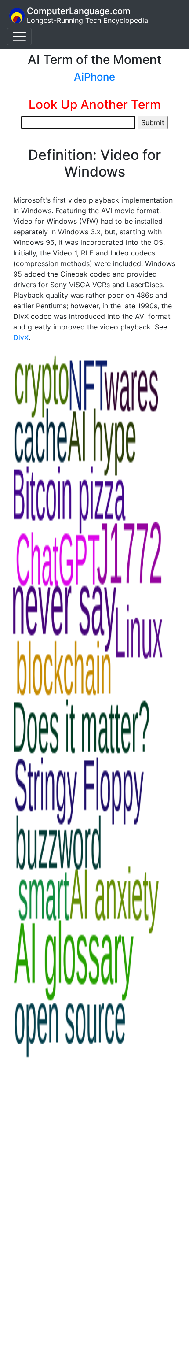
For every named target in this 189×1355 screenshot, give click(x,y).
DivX (21, 337)
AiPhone (94, 76)
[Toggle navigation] (19, 36)
